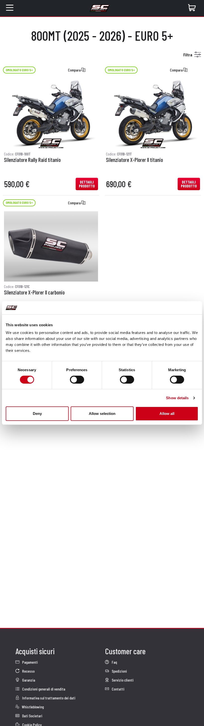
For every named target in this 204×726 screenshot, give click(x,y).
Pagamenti (29, 662)
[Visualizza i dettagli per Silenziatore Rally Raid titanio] (51, 113)
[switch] (77, 380)
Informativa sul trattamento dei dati (48, 697)
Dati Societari (31, 715)
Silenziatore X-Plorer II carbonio (34, 292)
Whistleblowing (32, 706)
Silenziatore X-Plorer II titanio (134, 160)
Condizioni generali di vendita (43, 689)
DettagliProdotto (87, 184)
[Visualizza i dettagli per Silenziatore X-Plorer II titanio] (153, 113)
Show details (177, 398)
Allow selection (102, 413)
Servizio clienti (122, 680)
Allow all (166, 413)
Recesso (28, 671)
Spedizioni (119, 671)
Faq (114, 662)
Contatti (117, 689)
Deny (37, 413)
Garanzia (28, 680)
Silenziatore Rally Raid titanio (32, 160)
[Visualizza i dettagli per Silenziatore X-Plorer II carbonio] (51, 246)
